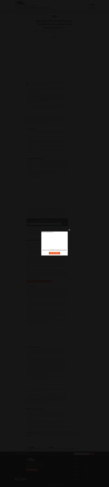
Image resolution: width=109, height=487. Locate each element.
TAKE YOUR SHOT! (54, 253)
